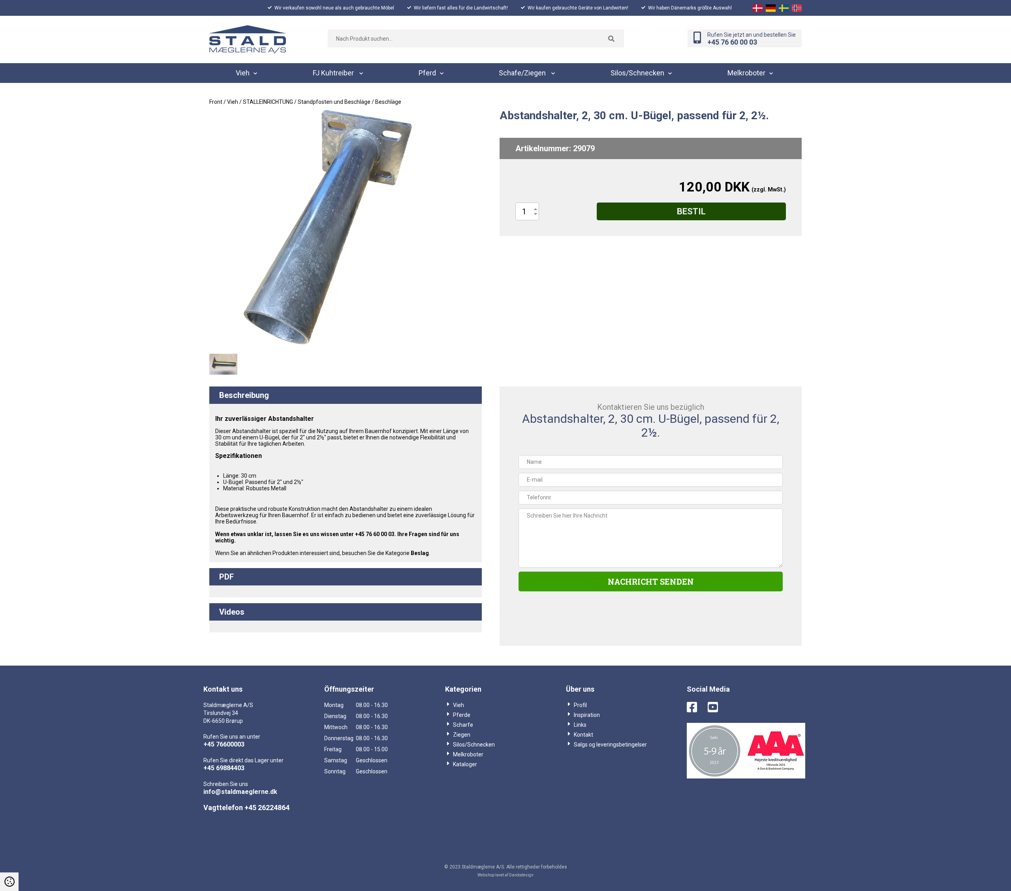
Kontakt (583, 735)
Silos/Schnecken (474, 744)
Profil (580, 705)
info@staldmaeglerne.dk (240, 791)
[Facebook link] (697, 708)
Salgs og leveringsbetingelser (610, 744)
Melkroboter (468, 754)
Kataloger (465, 764)
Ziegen (461, 735)
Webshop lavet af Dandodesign (505, 875)
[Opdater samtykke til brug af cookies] (9, 881)
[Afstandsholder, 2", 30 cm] (223, 364)
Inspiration (587, 715)
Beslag (420, 553)
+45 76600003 (223, 744)
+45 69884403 (223, 768)
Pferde (461, 715)
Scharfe (463, 725)
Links (580, 725)
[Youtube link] (717, 708)
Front (215, 102)
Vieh (458, 705)
